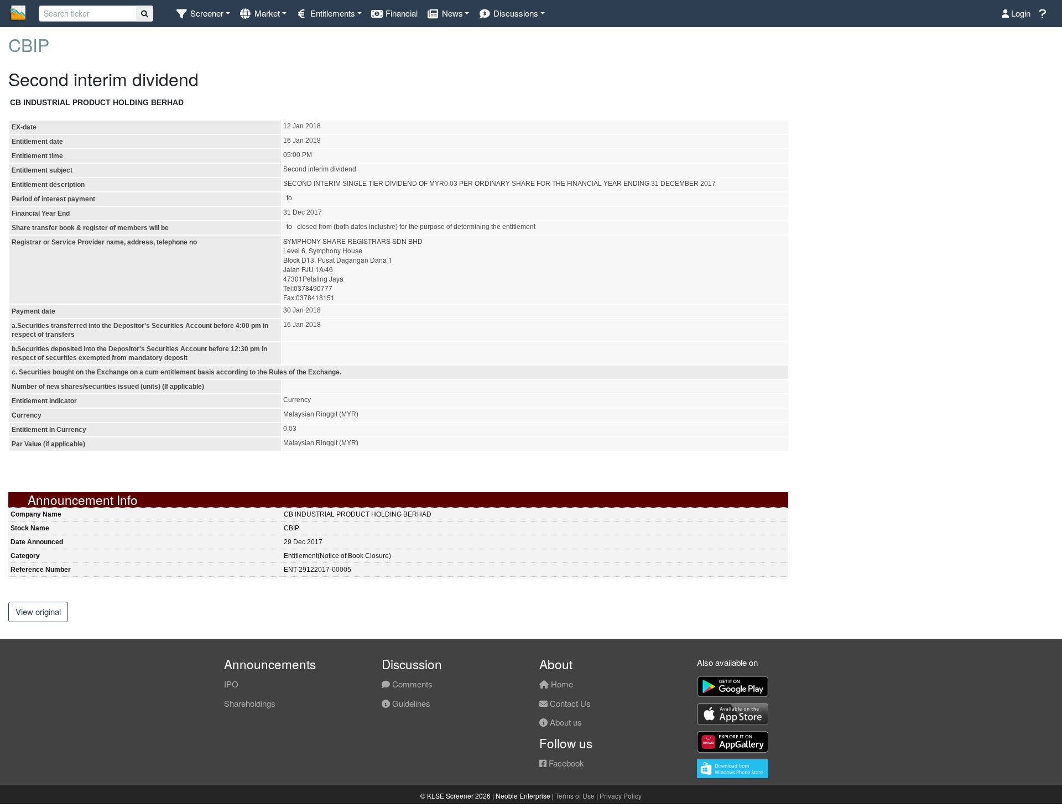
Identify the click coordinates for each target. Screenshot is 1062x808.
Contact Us (569, 703)
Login (1019, 13)
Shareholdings (249, 703)
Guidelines (410, 703)
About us (565, 722)
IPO (231, 684)
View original (38, 611)
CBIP (28, 44)
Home (561, 684)
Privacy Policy (621, 795)
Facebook (565, 763)
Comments (411, 684)
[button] (203, 13)
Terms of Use (575, 795)
